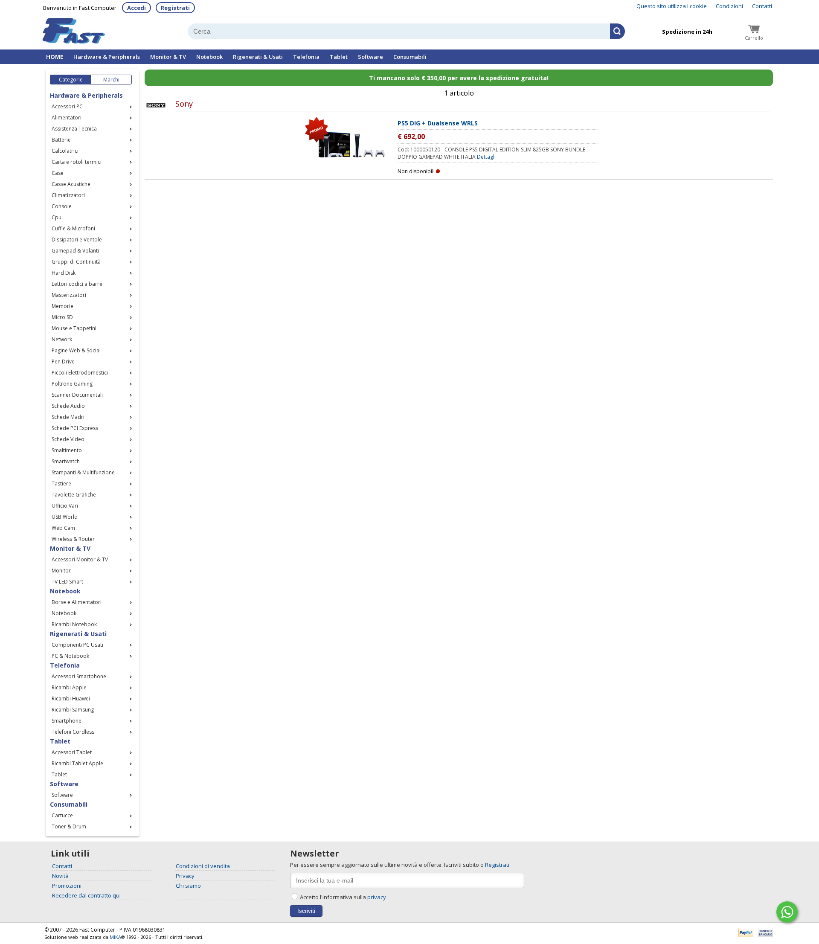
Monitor (61, 570)
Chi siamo (188, 885)
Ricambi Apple (69, 687)
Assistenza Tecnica (74, 128)
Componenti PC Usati (77, 644)
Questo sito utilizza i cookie (671, 6)
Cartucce (62, 815)
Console (62, 206)
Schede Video (68, 439)
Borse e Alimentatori (77, 602)
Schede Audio (68, 406)
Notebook (209, 57)
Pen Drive (63, 361)
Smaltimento (67, 450)
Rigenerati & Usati (258, 57)
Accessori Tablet (72, 752)
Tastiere (61, 483)
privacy (376, 897)
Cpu (56, 217)
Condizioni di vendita (203, 866)
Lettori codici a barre (77, 284)
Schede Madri (68, 417)
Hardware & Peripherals (106, 57)
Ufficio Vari (65, 505)
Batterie (61, 139)
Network (62, 339)
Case (58, 173)
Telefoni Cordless (73, 731)
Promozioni (66, 885)
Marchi (111, 79)
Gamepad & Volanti (75, 250)
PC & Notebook (70, 655)
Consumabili (410, 57)
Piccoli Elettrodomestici (80, 372)
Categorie (71, 79)
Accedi (136, 8)
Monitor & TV (168, 57)
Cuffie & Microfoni (73, 228)
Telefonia (306, 57)
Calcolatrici (65, 150)
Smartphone (66, 720)
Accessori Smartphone (79, 676)
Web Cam (63, 528)
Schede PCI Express (75, 428)
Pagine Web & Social (76, 350)
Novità (60, 876)
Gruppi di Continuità (76, 261)
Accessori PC (67, 106)
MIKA (115, 937)
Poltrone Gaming (72, 383)
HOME (54, 57)
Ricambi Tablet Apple (77, 763)
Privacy (185, 876)
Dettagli (486, 156)
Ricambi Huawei (71, 698)
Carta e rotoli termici (77, 162)
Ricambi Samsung (73, 709)
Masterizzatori (69, 295)
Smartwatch (66, 461)
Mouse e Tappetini (74, 328)
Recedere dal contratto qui (86, 895)
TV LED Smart (67, 581)
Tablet (339, 57)
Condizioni (729, 6)
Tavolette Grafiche (74, 494)
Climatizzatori (68, 195)
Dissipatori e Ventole (77, 239)
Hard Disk (64, 272)
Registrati (175, 8)
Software (370, 57)
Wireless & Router (73, 539)
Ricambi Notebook (74, 624)
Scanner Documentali (77, 394)
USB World (65, 516)
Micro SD (62, 317)
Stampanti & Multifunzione (83, 472)
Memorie (62, 306)
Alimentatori (66, 117)
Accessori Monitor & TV (80, 559)
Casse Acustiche (71, 184)
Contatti (762, 6)
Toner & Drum (69, 826)
